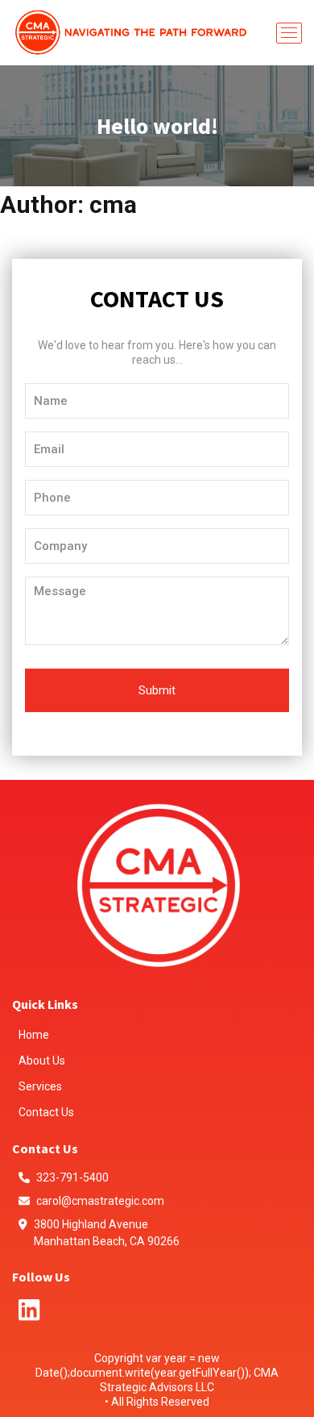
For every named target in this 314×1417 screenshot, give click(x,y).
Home (34, 1034)
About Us (42, 1060)
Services (40, 1086)
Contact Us (46, 1112)
